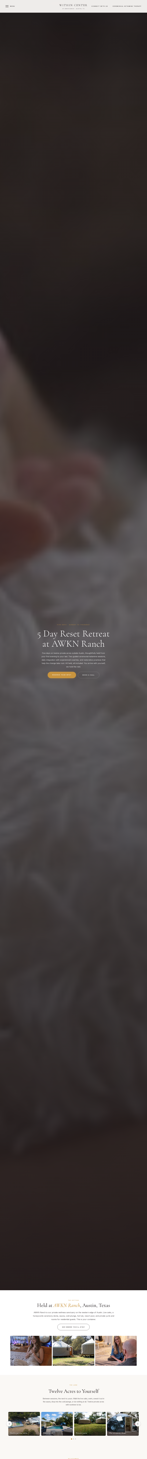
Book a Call (89, 675)
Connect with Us (99, 6)
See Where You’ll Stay (73, 1327)
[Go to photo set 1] (71, 1438)
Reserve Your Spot (61, 675)
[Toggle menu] (10, 6)
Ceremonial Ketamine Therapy (127, 6)
